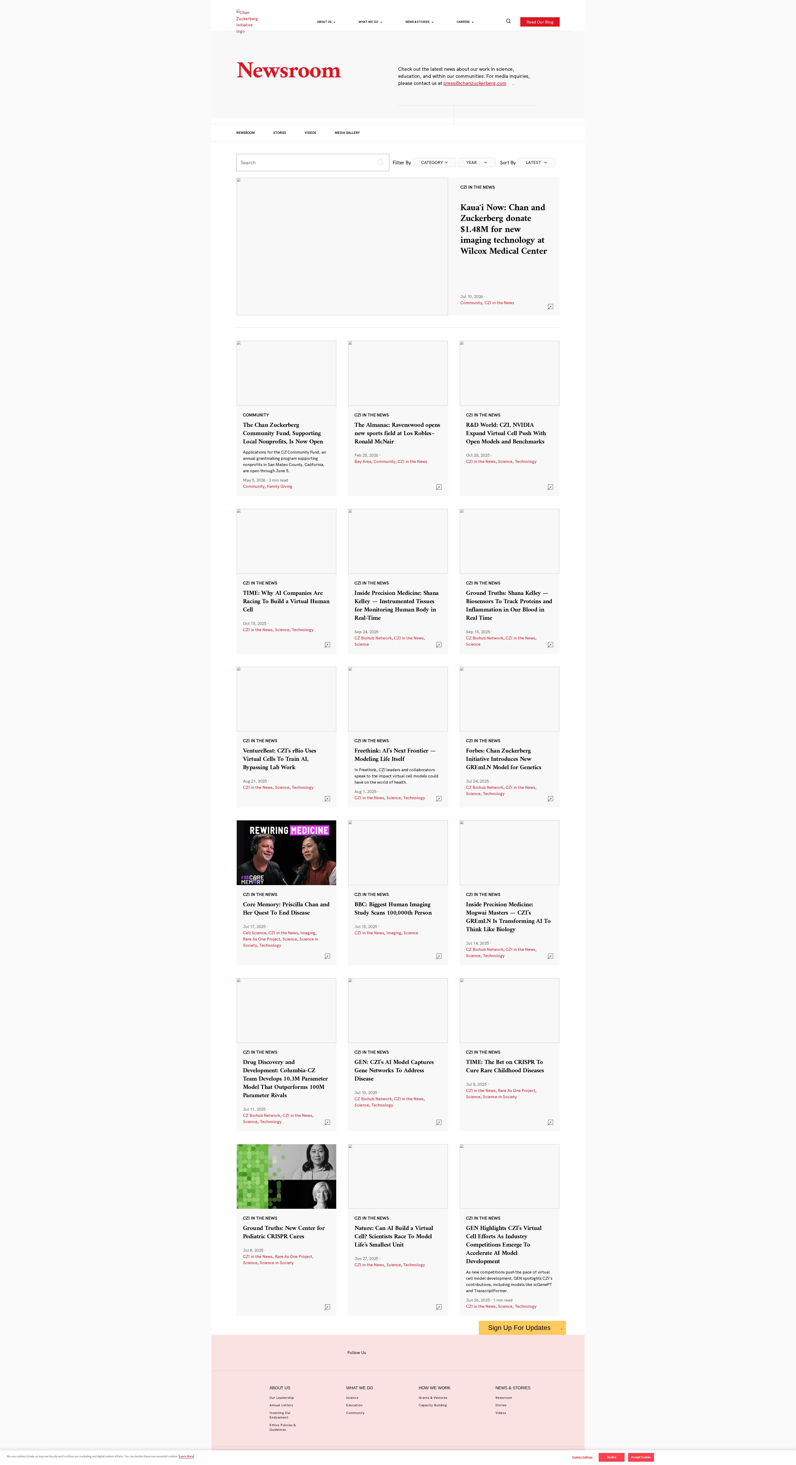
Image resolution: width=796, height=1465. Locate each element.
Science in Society (500, 1096)
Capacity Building (433, 1405)
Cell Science (254, 932)
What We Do (369, 22)
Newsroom (245, 133)
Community (471, 302)
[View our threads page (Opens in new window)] (403, 1351)
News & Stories (417, 22)
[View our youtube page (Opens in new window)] (444, 1351)
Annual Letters (281, 1405)
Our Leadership (281, 1398)
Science (505, 461)
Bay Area (362, 461)
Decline (611, 1457)
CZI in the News (499, 302)
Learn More (186, 1456)
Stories (279, 133)
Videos (310, 133)
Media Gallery (347, 133)
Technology (525, 461)
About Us (324, 22)
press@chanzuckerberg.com (474, 83)
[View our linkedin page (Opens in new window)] (417, 1351)
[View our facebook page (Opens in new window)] (376, 1351)
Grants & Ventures (433, 1398)
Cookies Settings (582, 1457)
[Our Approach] (248, 21)
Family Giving (279, 486)
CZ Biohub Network (373, 637)
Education (354, 1405)
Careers (464, 22)
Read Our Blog (540, 21)
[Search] (508, 22)
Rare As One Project (261, 939)
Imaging (307, 932)
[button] (434, 162)
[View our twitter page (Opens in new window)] (430, 1351)
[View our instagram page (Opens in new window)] (390, 1351)
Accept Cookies (641, 1457)
